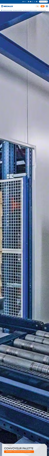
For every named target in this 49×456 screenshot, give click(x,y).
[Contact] (42, 6)
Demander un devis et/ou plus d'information (18, 451)
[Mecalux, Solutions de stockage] (7, 7)
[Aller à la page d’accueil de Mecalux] (1, 10)
